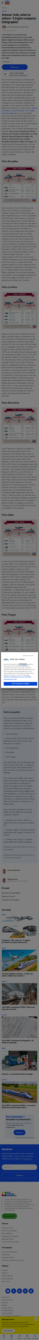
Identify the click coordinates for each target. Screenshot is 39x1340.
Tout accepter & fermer (20, 684)
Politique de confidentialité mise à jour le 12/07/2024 (17, 677)
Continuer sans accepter (28, 655)
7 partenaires (23, 664)
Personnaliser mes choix (10, 679)
